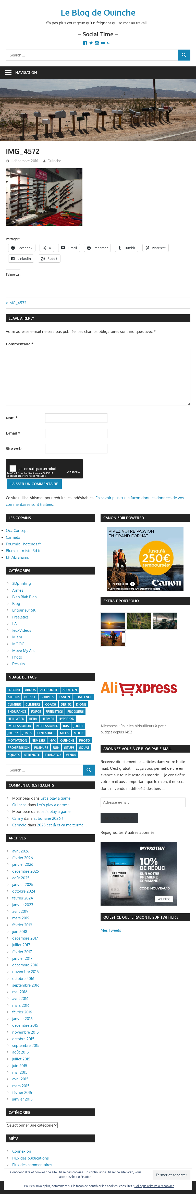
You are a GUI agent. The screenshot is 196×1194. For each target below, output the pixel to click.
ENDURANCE (17, 711)
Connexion (21, 1151)
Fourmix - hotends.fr (23, 544)
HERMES (48, 719)
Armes (17, 590)
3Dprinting (21, 583)
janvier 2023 (22, 904)
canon (64, 697)
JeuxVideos (21, 630)
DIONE (81, 704)
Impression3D (47, 726)
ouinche (67, 740)
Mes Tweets (111, 930)
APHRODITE (49, 690)
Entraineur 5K (23, 610)
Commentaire (19, 344)
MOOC (18, 643)
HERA (33, 719)
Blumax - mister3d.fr (23, 550)
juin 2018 (19, 931)
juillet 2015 (21, 1059)
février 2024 (22, 898)
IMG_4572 (17, 302)
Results (18, 663)
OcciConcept (17, 530)
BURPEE (30, 697)
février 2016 (22, 1012)
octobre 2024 (23, 891)
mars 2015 (21, 1085)
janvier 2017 (22, 958)
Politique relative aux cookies (154, 1186)
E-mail (13, 433)
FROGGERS (75, 711)
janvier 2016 (22, 1018)
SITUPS (69, 748)
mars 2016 (21, 1005)
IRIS (66, 726)
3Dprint (14, 690)
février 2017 (22, 951)
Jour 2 (13, 733)
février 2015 (22, 1092)
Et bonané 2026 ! (48, 818)
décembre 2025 (25, 871)
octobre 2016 (23, 978)
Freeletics (20, 617)
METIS (64, 733)
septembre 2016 (26, 985)
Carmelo (13, 537)
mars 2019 (21, 918)
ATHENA (14, 697)
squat (84, 748)
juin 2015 (19, 1065)
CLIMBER (14, 704)
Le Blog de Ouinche (98, 12)
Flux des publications (30, 1158)
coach (50, 704)
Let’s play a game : (56, 798)
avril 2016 (20, 998)
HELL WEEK (16, 719)
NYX (53, 740)
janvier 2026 (22, 864)
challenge (83, 697)
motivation (17, 740)
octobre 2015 (23, 1038)
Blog (16, 603)
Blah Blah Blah (24, 596)
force (36, 711)
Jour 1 (78, 726)
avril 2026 (20, 851)
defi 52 (66, 704)
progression (19, 748)
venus (71, 755)
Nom (12, 417)
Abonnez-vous (119, 818)
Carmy (17, 818)
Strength (32, 755)
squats (14, 755)
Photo (17, 657)
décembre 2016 (25, 965)
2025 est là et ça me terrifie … (62, 825)
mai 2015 (20, 1072)
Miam (17, 637)
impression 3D (19, 726)
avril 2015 (20, 1078)
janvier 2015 (22, 1099)
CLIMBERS (33, 704)
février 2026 (22, 857)
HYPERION (66, 719)
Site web (13, 448)
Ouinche (54, 161)
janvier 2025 (22, 884)
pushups (41, 748)
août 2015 (20, 1052)
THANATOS (53, 755)
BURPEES (47, 697)
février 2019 (22, 924)
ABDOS (30, 690)
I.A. (15, 623)
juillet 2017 (21, 944)
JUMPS (27, 733)
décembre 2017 (25, 938)
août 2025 (21, 877)
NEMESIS (38, 740)
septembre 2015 (26, 1045)
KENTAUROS (46, 733)
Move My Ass (23, 650)
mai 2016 (20, 991)
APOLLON (70, 690)
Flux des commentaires (32, 1164)
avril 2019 (20, 911)
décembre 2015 (25, 1025)
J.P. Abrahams (17, 557)
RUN (56, 748)
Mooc (79, 733)
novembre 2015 (25, 1032)
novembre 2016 (25, 971)
